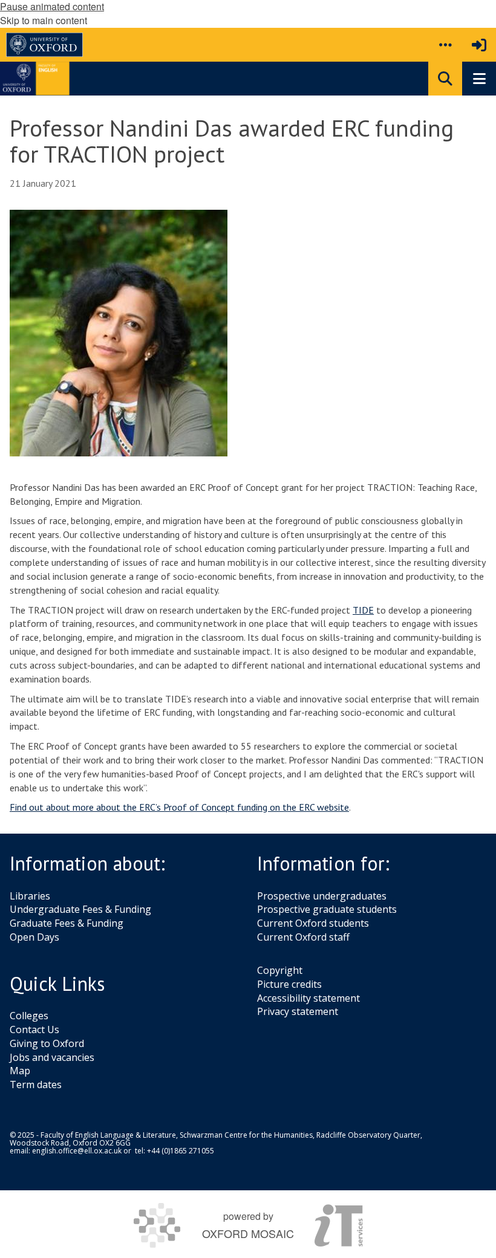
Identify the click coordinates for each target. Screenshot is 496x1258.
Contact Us (34, 1029)
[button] (445, 45)
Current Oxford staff (303, 937)
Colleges (29, 1015)
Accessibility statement (308, 998)
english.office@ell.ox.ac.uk (77, 1151)
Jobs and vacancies (52, 1057)
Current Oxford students (313, 923)
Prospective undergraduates (322, 896)
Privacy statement (297, 1011)
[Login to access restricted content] (479, 45)
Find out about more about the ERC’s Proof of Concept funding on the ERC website (179, 807)
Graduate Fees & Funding (66, 923)
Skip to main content (43, 20)
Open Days (34, 937)
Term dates (36, 1084)
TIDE (363, 610)
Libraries (30, 896)
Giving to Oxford (47, 1043)
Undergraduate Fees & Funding (80, 909)
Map (20, 1070)
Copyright (279, 970)
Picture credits (289, 984)
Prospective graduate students (327, 909)
